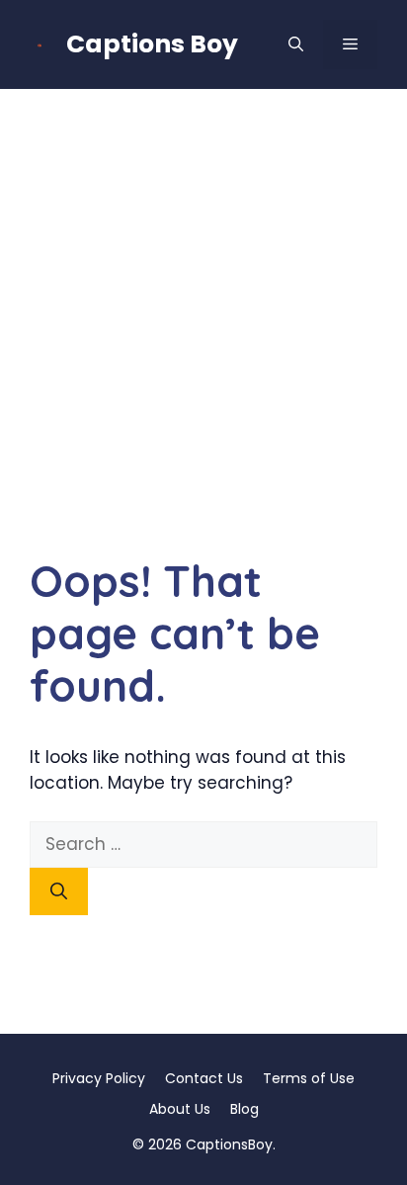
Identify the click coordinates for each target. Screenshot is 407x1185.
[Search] (59, 891)
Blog (244, 1109)
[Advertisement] (203, 302)
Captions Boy (152, 44)
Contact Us (204, 1078)
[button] (296, 44)
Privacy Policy (98, 1078)
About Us (179, 1109)
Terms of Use (309, 1078)
